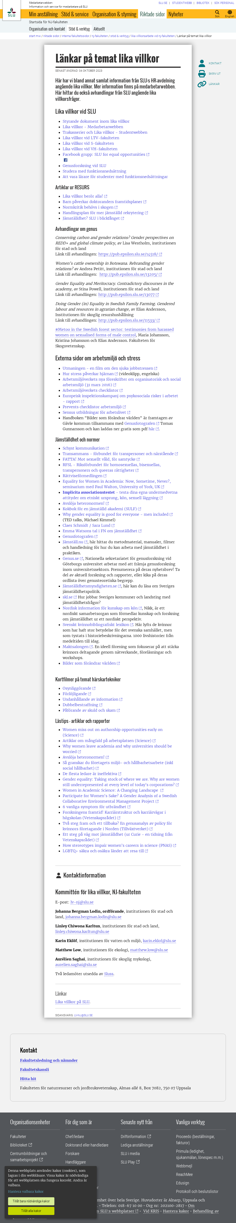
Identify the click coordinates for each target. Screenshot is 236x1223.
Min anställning (43, 14)
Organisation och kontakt (47, 29)
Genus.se (71, 558)
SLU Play (128, 1162)
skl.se (68, 597)
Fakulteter (18, 1136)
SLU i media (130, 1153)
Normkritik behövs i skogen (88, 207)
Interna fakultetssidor (75, 36)
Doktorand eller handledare (86, 1145)
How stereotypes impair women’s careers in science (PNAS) (117, 845)
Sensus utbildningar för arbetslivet (94, 412)
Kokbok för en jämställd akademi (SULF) (100, 509)
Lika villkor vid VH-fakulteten (90, 149)
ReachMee (184, 1174)
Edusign (182, 1183)
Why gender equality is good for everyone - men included (115, 514)
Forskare (72, 1153)
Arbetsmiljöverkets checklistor (90, 390)
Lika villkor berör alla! (83, 196)
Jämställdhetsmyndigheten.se (90, 586)
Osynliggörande (77, 688)
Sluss (108, 973)
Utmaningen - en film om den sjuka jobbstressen (108, 368)
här (152, 429)
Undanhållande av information (90, 699)
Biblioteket (18, 1145)
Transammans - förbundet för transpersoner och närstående (118, 453)
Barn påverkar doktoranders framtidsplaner (102, 201)
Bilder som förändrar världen (89, 663)
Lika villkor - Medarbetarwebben (93, 127)
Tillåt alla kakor (31, 1211)
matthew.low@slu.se (149, 950)
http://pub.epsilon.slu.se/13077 (126, 294)
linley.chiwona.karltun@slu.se (82, 931)
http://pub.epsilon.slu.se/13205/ (129, 274)
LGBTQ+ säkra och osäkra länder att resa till (103, 851)
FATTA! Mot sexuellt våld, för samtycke (99, 459)
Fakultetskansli (34, 1069)
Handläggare (75, 1162)
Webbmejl (184, 1166)
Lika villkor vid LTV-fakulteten (91, 138)
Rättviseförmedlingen (82, 475)
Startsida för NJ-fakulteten (48, 22)
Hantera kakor (176, 1211)
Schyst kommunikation (84, 448)
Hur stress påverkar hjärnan (88, 373)
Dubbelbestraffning (80, 704)
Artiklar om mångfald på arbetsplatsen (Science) (107, 740)
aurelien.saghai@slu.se (76, 964)
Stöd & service (75, 14)
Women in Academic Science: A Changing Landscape (111, 790)
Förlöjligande (75, 693)
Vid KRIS (151, 1211)
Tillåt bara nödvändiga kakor (31, 1201)
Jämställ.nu (73, 542)
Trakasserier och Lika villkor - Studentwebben (105, 132)
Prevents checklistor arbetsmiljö (92, 407)
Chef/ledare (74, 1136)
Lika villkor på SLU (72, 1001)
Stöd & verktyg (79, 29)
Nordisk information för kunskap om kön (100, 608)
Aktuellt (99, 29)
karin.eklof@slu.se (159, 940)
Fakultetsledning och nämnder (49, 1060)
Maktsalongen (75, 646)
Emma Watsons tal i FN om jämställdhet (100, 531)
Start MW (35, 36)
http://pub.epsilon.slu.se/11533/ (127, 320)
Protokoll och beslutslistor (197, 1191)
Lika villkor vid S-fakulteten (88, 143)
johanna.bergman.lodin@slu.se (93, 916)
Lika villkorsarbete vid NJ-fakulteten (153, 36)
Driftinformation (133, 1136)
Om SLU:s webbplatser (113, 1211)
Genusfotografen (139, 423)
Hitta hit (28, 1078)
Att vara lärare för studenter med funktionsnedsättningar (115, 176)
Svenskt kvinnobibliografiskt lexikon (96, 624)
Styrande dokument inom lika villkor (96, 121)
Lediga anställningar (137, 1145)
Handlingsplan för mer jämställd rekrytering (103, 212)
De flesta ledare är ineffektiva (90, 773)
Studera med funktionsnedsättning (94, 171)
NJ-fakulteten (100, 36)
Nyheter (175, 14)
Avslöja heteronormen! (84, 503)
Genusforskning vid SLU (84, 165)
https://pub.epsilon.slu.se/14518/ (128, 254)
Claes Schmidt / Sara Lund (86, 525)
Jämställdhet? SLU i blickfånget (91, 218)
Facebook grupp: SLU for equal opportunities (104, 154)
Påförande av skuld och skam (89, 710)
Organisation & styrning (114, 14)
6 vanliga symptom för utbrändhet (94, 806)
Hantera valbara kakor (26, 1191)
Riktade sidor (152, 14)
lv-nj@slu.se (82, 902)
